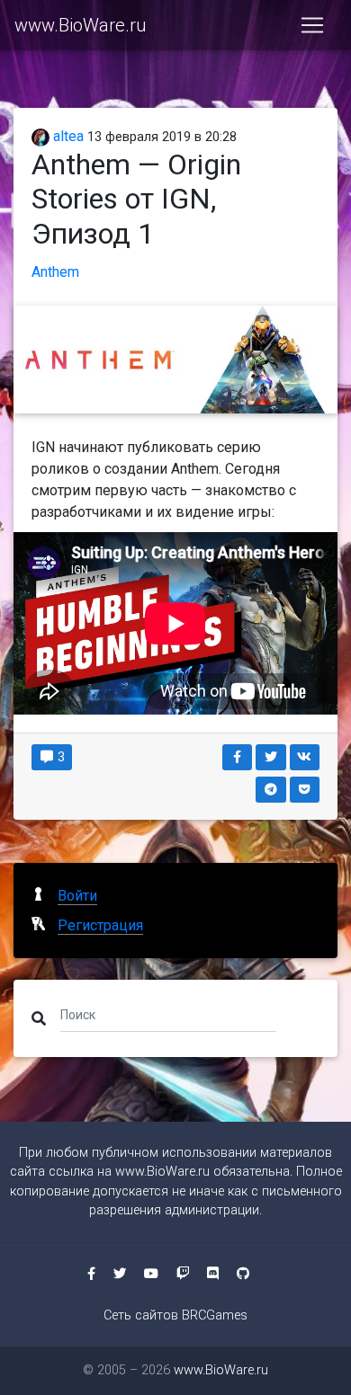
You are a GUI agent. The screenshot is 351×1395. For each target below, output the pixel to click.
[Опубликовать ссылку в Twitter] (271, 757)
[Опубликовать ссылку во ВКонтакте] (305, 757)
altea (67, 136)
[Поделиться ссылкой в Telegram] (271, 790)
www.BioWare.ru (80, 25)
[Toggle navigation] (312, 25)
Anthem (55, 271)
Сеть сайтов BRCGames (176, 1315)
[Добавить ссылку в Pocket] (305, 790)
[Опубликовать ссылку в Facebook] (237, 757)
